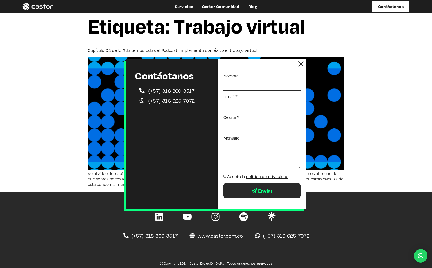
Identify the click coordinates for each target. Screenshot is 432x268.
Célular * (231, 117)
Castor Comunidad (220, 6)
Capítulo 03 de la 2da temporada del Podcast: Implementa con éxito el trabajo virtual (172, 50)
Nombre (231, 76)
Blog (252, 6)
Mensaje (231, 138)
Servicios (184, 6)
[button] (421, 256)
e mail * (230, 96)
